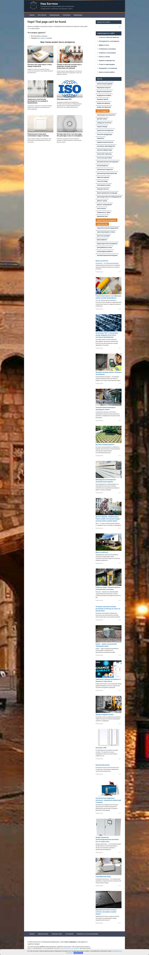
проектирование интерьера (107, 193)
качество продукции (104, 134)
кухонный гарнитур (104, 154)
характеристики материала (107, 244)
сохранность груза (103, 212)
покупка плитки (103, 189)
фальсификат (102, 240)
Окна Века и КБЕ (101, 748)
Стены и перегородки (107, 64)
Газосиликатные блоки (103, 876)
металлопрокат (102, 166)
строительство (102, 224)
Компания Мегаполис (103, 765)
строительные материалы (106, 220)
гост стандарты (102, 111)
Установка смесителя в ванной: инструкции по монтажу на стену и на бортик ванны (108, 609)
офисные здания (103, 177)
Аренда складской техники (104, 714)
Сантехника (66, 15)
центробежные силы (104, 247)
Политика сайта (57, 934)
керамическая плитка (105, 142)
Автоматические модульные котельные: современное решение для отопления (108, 800)
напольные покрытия (105, 169)
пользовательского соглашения (70, 948)
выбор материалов (104, 107)
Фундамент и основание (108, 68)
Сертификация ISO (64, 99)
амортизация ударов (104, 84)
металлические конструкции (107, 162)
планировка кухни (104, 185)
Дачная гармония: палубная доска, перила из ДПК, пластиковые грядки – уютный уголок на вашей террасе (108, 519)
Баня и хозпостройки (107, 72)
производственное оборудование (109, 197)
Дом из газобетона (102, 552)
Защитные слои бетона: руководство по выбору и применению (38, 101)
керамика (100, 138)
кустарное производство (106, 146)
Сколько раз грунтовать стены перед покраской (40, 65)
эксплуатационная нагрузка (107, 255)
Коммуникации (54, 15)
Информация (78, 15)
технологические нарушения (107, 228)
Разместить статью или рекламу (87, 934)
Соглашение (69, 934)
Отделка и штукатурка (107, 53)
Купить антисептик (102, 261)
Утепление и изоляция (107, 49)
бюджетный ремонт (104, 91)
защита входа (102, 127)
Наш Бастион (49, 3)
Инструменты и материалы (109, 41)
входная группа (102, 99)
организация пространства (107, 173)
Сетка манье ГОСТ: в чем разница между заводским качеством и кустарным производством (107, 335)
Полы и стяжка (104, 57)
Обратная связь (43, 934)
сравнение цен (102, 216)
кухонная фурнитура (104, 150)
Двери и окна (104, 45)
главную (43, 38)
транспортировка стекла (106, 232)
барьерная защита (104, 87)
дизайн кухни (102, 119)
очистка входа (102, 181)
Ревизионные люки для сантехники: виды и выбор (38, 135)
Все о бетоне (42, 15)
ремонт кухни (102, 201)
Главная (31, 15)
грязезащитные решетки (106, 115)
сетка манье (101, 208)
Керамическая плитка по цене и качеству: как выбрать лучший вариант (106, 912)
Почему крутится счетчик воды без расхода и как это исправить (70, 135)
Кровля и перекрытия (107, 60)
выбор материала (103, 103)
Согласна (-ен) (78, 953)
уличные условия (103, 236)
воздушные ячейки (104, 95)
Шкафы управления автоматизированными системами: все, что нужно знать (107, 839)
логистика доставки (104, 158)
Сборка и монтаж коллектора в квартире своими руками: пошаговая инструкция (69, 66)
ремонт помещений (104, 205)
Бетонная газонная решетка (105, 444)
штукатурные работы (105, 251)
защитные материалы (105, 130)
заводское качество (104, 123)
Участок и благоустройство (109, 37)
